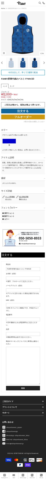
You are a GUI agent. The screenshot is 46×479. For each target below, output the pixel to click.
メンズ (5, 86)
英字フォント (9, 213)
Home (3, 8)
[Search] (39, 3)
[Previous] (2, 63)
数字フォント (9, 216)
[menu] (2, 3)
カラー (6, 219)
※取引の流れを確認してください (34, 122)
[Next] (44, 63)
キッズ (12, 86)
